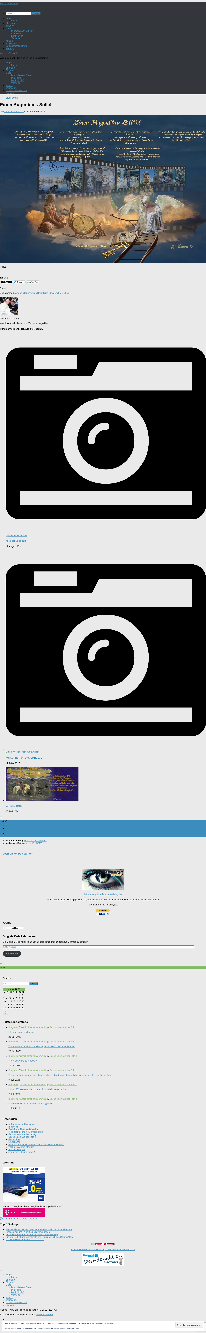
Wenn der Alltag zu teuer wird (23, 1061)
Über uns (10, 23)
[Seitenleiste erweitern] (1, 963)
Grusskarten (12, 98)
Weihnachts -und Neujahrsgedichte (25, 1132)
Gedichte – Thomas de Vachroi (23, 1129)
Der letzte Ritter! (14, 806)
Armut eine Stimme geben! (21, 1152)
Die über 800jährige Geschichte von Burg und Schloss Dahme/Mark (39, 1237)
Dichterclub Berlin (34, 293)
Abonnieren (12, 953)
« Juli (5, 1013)
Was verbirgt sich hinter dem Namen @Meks (30, 1103)
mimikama (16, 33)
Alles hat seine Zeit (16, 541)
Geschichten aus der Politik (63, 1027)
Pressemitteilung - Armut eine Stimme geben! (28, 1232)
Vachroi (58, 293)
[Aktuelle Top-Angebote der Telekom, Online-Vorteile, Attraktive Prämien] (24, 1216)
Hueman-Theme (44, 1314)
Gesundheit (14, 1139)
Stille (45, 293)
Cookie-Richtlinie (72, 1328)
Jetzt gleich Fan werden (18, 853)
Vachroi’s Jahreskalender (21, 1147)
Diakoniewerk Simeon (22, 31)
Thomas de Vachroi (14, 111)
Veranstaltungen (16, 1149)
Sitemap (10, 48)
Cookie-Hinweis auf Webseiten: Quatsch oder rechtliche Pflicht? (103, 1249)
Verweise (15, 38)
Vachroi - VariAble (9, 3)
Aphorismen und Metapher (21, 1124)
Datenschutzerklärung (16, 46)
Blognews (11, 26)
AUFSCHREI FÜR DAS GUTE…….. (24, 758)
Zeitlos (65, 293)
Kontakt (9, 41)
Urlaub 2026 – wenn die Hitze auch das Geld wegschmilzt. (37, 1089)
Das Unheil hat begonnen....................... (25, 1239)
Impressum (11, 43)
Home (9, 18)
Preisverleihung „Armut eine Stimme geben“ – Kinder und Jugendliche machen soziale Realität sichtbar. (59, 1075)
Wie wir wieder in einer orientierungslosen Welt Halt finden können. (41, 1046)
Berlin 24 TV (17, 36)
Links (8, 28)
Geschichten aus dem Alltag (34, 1027)
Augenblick (19, 293)
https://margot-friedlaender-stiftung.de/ (103, 894)
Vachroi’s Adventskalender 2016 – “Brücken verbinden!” (36, 1144)
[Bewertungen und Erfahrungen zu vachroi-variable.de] (19, 1218)
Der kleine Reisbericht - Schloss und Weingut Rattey (32, 1234)
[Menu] (1, 1270)
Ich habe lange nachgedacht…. (23, 1032)
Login (14, 20)
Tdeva (51, 293)
